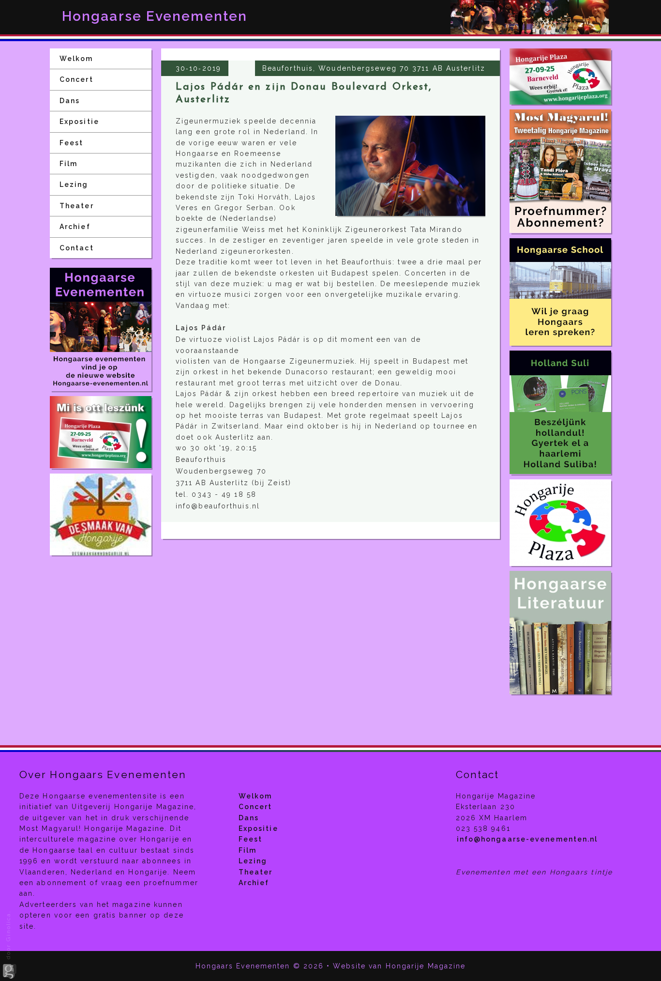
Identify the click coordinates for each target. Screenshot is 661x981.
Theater (77, 206)
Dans (70, 101)
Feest (72, 143)
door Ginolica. (8, 936)
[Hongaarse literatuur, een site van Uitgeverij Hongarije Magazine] (560, 632)
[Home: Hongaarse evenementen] (100, 329)
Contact (77, 248)
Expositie (79, 121)
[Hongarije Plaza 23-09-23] (560, 76)
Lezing (74, 184)
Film (68, 164)
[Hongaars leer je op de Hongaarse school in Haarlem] (560, 292)
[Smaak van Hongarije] (100, 514)
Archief (75, 226)
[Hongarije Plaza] (100, 432)
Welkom (76, 58)
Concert (76, 79)
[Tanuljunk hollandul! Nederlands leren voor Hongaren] (560, 412)
